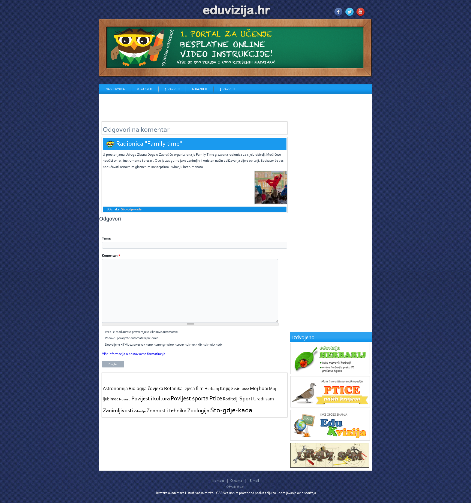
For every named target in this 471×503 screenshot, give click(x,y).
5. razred (227, 89)
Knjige (226, 388)
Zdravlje (140, 411)
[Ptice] (330, 406)
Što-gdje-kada (131, 209)
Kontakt (218, 481)
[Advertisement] (198, 106)
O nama (236, 481)
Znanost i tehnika (166, 410)
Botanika (173, 388)
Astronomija (115, 388)
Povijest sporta (190, 398)
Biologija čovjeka (146, 388)
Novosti (125, 399)
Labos (244, 389)
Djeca (189, 388)
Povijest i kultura (150, 398)
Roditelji (230, 398)
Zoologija (198, 410)
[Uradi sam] (329, 466)
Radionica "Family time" (149, 143)
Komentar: (111, 255)
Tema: (106, 238)
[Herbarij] (330, 373)
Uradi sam (263, 399)
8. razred (144, 89)
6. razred (199, 89)
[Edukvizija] (330, 439)
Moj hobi (259, 388)
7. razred (172, 89)
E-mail (254, 481)
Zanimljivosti (118, 410)
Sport (245, 398)
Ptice (215, 398)
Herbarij (211, 388)
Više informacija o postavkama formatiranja (133, 354)
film (200, 388)
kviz (237, 389)
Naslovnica (115, 89)
